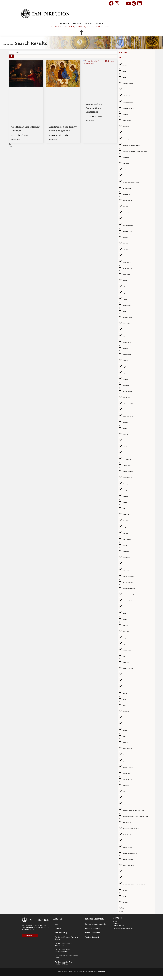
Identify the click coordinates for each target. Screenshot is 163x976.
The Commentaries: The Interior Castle (66, 957)
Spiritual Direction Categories (95, 924)
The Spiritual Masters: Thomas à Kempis (66, 938)
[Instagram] (117, 3)
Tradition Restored (92, 937)
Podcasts (77, 23)
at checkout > (104, 27)
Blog (56, 924)
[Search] (11, 56)
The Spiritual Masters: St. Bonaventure (63, 944)
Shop (98, 23)
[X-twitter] (122, 3)
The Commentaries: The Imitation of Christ (63, 963)
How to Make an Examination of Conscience (94, 108)
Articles (63, 23)
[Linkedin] (139, 3)
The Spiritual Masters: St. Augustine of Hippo (63, 950)
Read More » (15, 139)
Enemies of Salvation (92, 933)
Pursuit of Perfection (92, 928)
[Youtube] (128, 3)
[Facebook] (111, 3)
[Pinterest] (133, 3)
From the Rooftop (61, 933)
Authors (88, 23)
